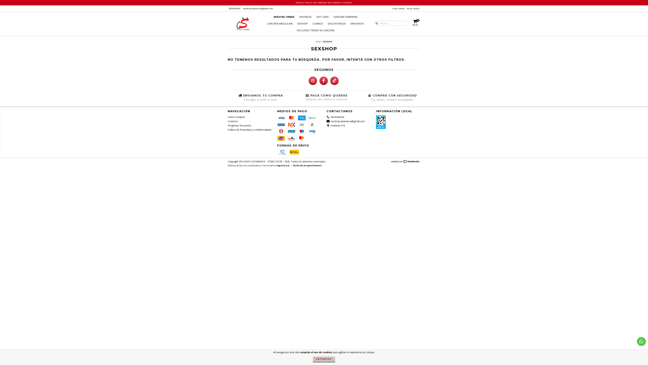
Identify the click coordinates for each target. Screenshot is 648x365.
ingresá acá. (283, 165)
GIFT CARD (322, 16)
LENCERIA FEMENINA (345, 16)
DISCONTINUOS (337, 23)
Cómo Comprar (236, 117)
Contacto (233, 121)
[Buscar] (376, 23)
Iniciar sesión (413, 8)
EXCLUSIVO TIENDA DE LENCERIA (315, 30)
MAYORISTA (357, 23)
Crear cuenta (398, 8)
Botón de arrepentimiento (307, 165)
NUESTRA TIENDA (284, 16)
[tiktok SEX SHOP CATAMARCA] (334, 81)
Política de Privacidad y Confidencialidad (249, 129)
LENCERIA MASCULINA (280, 23)
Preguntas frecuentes (239, 125)
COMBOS (318, 23)
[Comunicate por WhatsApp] (641, 341)
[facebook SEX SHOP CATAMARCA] (323, 81)
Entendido (324, 359)
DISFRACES (305, 16)
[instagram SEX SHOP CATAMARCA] (313, 81)
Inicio (318, 41)
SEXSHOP (302, 23)
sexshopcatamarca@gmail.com (258, 8)
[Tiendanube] (405, 162)
